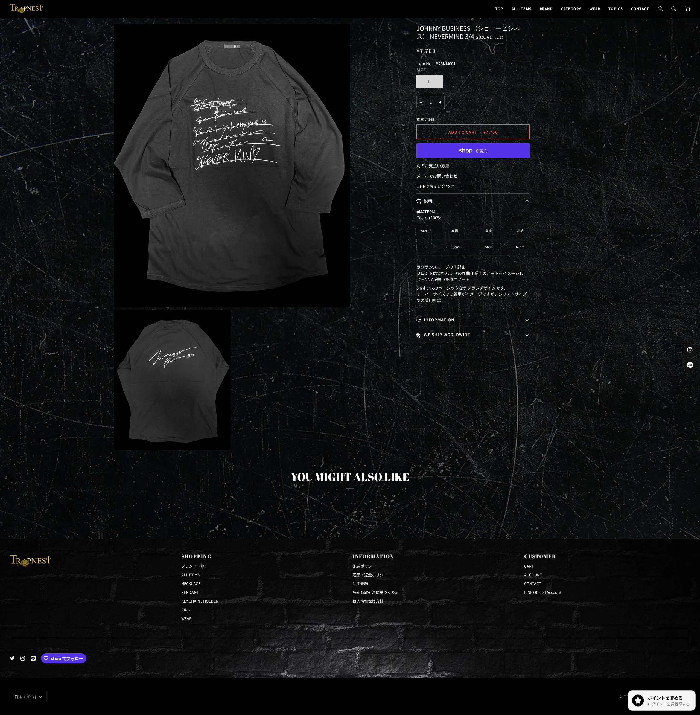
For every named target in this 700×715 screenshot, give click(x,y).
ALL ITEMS (190, 574)
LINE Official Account (542, 592)
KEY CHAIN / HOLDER (199, 601)
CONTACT (532, 583)
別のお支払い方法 (432, 165)
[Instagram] (22, 658)
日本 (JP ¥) (25, 696)
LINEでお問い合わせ (435, 186)
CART (529, 566)
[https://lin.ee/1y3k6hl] (33, 658)
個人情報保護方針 (368, 601)
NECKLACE (190, 583)
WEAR (186, 618)
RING (185, 609)
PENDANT (190, 592)
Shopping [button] (196, 556)
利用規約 (360, 583)
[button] (546, 8)
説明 (427, 201)
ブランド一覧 (192, 566)
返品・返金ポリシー (370, 574)
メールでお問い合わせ (436, 176)
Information (438, 319)
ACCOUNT (533, 574)
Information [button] (373, 556)
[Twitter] (12, 658)
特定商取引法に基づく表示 (376, 592)
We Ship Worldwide (446, 334)
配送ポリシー (364, 566)
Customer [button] (540, 556)
